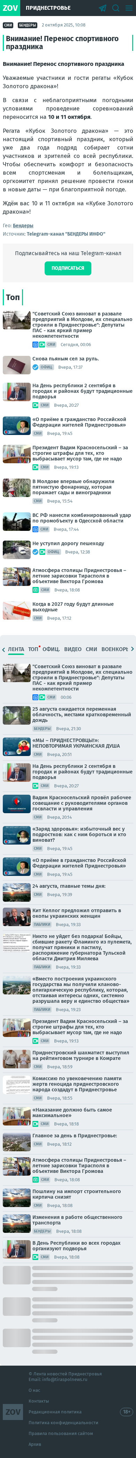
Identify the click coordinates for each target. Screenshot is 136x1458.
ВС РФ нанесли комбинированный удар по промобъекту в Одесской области (81, 518)
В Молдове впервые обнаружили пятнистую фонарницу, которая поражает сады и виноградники (73, 487)
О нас (34, 1390)
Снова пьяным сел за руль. (65, 359)
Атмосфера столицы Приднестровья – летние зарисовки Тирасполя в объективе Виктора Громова (79, 576)
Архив (35, 1444)
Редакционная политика (55, 1411)
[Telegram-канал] (102, 8)
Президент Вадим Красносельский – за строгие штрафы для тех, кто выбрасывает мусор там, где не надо (80, 453)
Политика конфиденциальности (63, 1422)
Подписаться (68, 268)
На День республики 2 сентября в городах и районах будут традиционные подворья (82, 391)
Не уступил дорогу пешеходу (68, 543)
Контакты (39, 1401)
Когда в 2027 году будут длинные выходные (73, 607)
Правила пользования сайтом (61, 1433)
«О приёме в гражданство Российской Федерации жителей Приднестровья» (79, 422)
